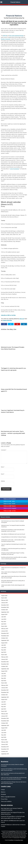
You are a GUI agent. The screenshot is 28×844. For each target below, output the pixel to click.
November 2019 (5, 749)
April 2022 (3, 680)
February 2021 (4, 713)
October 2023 (4, 638)
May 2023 (3, 649)
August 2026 (4, 595)
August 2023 (4, 642)
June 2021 (3, 704)
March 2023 (4, 654)
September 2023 (5, 640)
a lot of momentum (14, 168)
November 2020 (5, 720)
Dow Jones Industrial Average (16, 35)
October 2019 (4, 751)
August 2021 (4, 699)
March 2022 (4, 683)
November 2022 (5, 664)
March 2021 (4, 711)
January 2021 (4, 716)
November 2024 (5, 607)
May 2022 (3, 678)
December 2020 (5, 718)
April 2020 (3, 737)
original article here (7, 320)
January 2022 (4, 687)
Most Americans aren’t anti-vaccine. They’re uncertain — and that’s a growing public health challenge (13, 433)
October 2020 (4, 723)
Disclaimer (3, 794)
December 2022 (5, 661)
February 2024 (4, 628)
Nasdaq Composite (5, 39)
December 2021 (5, 690)
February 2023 (4, 657)
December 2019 (5, 746)
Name (2, 467)
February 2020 (4, 742)
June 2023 (3, 647)
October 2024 (4, 609)
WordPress (11, 840)
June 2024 (3, 619)
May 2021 (3, 706)
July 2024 (3, 616)
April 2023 (3, 652)
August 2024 (4, 614)
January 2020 (4, 744)
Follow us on (10, 498)
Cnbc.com (21, 318)
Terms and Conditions (6, 801)
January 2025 (4, 602)
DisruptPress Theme (19, 840)
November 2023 (5, 635)
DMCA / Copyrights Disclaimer (8, 796)
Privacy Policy (4, 799)
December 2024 (5, 605)
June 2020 (3, 732)
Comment (3, 450)
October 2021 (4, 694)
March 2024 (4, 626)
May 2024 (3, 621)
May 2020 (3, 735)
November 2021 (5, 692)
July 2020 (3, 730)
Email (2, 474)
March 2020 (4, 739)
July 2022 (3, 673)
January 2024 (4, 631)
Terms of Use (16, 837)
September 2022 (5, 668)
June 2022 (3, 675)
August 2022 (4, 671)
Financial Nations (15, 2)
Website (3, 481)
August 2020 (4, 727)
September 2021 (5, 697)
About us (3, 792)
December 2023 (5, 633)
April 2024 (3, 623)
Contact (3, 789)
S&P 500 (5, 35)
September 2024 (5, 612)
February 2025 (4, 600)
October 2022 (4, 666)
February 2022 (4, 685)
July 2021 (3, 701)
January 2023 (4, 659)
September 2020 (5, 725)
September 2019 (5, 753)
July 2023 (3, 645)
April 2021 (3, 709)
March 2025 (4, 597)
